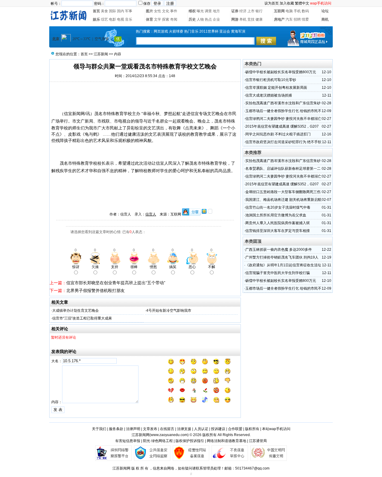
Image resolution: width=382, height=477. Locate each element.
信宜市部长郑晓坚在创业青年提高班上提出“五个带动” (115, 282)
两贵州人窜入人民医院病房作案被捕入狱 (277, 223)
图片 (149, 11)
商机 (325, 19)
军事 (128, 11)
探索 (165, 19)
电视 (120, 19)
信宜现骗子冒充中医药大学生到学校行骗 (277, 273)
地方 (216, 11)
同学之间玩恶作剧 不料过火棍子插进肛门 (278, 134)
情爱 (305, 19)
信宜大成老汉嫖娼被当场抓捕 (268, 95)
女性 (157, 11)
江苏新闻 (101, 54)
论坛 (325, 11)
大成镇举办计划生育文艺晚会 (75, 310)
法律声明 (133, 429)
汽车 (289, 19)
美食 (104, 11)
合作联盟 (235, 429)
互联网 (279, 11)
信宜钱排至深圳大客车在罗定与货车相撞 (277, 231)
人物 (200, 19)
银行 (259, 11)
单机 (243, 19)
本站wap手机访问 (276, 429)
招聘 (297, 19)
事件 (173, 11)
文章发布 (150, 429)
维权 (192, 11)
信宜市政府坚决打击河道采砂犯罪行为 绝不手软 (283, 142)
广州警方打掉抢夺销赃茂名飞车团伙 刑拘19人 (281, 257)
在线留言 (167, 429)
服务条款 (116, 429)
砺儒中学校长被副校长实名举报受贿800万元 (280, 72)
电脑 (289, 11)
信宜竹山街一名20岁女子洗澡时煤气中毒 (277, 207)
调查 (208, 11)
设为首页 (271, 3)
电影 (112, 19)
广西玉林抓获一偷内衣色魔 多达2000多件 (278, 249)
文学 (157, 19)
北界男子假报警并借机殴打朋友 (95, 290)
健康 (259, 19)
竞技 (251, 19)
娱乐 (96, 19)
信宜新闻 (72, 113)
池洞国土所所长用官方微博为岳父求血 (275, 215)
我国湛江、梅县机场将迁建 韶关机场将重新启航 (283, 200)
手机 (297, 11)
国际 (112, 11)
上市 (251, 11)
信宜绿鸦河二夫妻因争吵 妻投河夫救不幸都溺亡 (283, 119)
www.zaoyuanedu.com (169, 435)
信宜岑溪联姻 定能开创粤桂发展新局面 (276, 87)
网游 (234, 19)
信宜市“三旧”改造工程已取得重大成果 (82, 318)
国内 (120, 11)
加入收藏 (287, 3)
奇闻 (173, 19)
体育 (149, 19)
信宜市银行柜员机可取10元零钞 (270, 80)
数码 (305, 11)
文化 (165, 11)
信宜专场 (198, 113)
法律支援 (184, 429)
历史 (192, 19)
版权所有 (252, 429)
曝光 (200, 11)
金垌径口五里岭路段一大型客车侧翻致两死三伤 (283, 192)
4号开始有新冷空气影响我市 (168, 310)
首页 (96, 11)
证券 (234, 11)
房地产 (279, 19)
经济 (243, 11)
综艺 (104, 19)
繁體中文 (302, 3)
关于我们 (99, 429)
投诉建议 (218, 429)
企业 (216, 19)
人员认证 (201, 429)
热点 (208, 19)
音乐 (128, 19)
